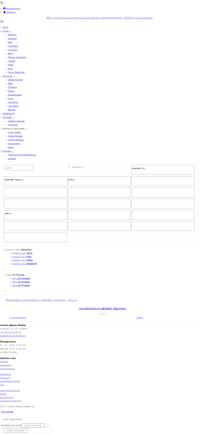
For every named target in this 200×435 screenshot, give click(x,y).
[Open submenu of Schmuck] (14, 76)
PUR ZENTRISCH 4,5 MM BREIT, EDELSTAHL (102, 308)
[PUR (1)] (99, 180)
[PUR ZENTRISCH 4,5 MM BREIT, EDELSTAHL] (103, 300)
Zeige (21, 279)
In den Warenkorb (17, 318)
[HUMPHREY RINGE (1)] (35, 180)
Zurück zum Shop (32, 426)
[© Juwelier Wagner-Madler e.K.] (100, 18)
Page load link (7, 412)
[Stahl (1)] (35, 214)
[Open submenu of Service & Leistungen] (26, 129)
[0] (163, 166)
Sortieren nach (22, 253)
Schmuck (78, 167)
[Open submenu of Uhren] (10, 31)
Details (139, 318)
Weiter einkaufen (15, 431)
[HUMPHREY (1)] (163, 169)
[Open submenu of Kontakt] (12, 151)
